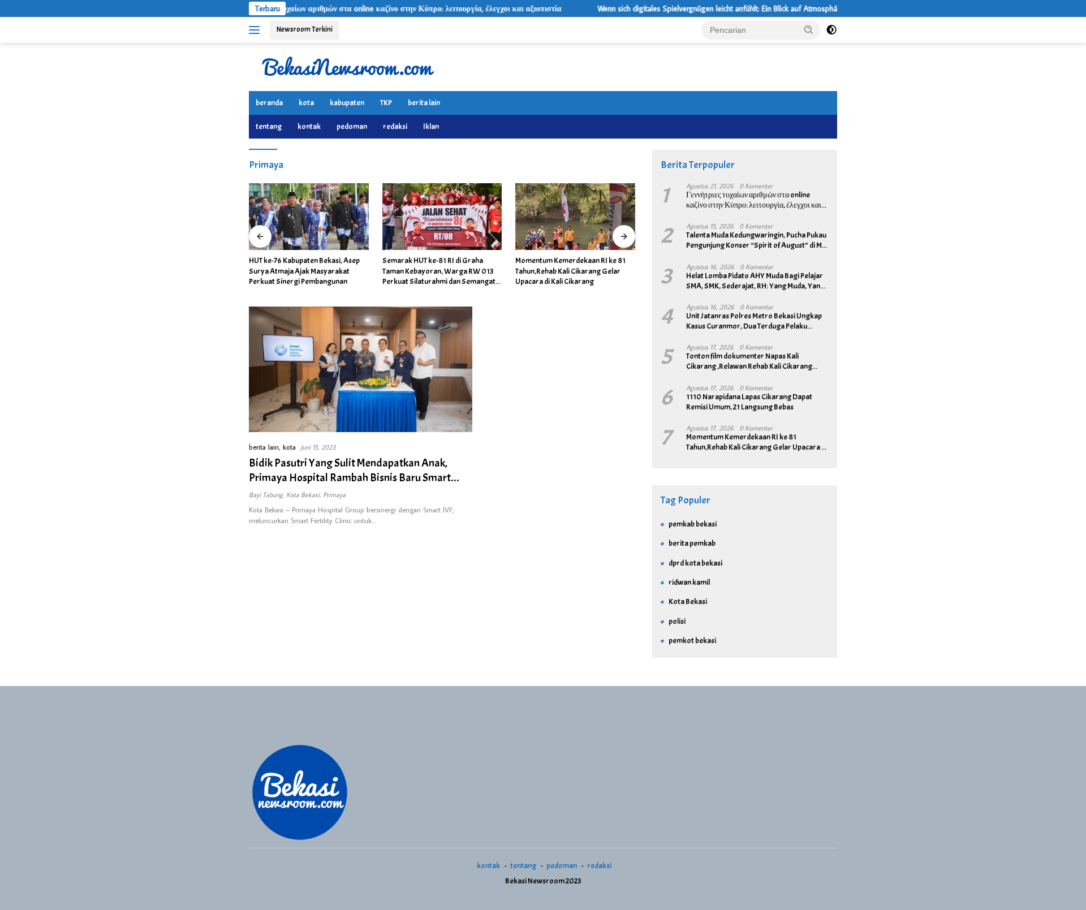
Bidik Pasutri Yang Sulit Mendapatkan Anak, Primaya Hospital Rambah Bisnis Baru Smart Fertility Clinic (350, 477)
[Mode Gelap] (831, 30)
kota (306, 102)
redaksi (395, 126)
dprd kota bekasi (695, 563)
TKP (386, 102)
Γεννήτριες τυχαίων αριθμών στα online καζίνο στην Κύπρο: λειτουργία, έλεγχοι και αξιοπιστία (370, 8)
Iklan (431, 126)
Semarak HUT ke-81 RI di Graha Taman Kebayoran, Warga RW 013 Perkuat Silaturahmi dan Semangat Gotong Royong (438, 271)
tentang (269, 126)
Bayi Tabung (266, 494)
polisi (677, 621)
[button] (809, 29)
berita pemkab (692, 543)
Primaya (334, 494)
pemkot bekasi (692, 640)
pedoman (352, 126)
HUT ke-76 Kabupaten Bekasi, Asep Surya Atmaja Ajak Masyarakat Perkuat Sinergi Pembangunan (304, 271)
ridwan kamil (689, 582)
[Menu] (256, 30)
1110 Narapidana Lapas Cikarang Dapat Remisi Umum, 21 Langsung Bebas (749, 402)
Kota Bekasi (303, 494)
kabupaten (347, 102)
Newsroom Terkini (305, 29)
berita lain (424, 102)
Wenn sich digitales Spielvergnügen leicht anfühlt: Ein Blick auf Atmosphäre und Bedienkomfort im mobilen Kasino (754, 8)
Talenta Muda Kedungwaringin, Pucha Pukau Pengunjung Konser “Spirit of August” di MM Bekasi (757, 240)
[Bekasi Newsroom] (348, 66)
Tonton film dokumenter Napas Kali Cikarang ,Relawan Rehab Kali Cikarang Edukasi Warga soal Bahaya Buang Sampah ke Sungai (755, 361)
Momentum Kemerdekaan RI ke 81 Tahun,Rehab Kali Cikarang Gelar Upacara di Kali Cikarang (570, 271)
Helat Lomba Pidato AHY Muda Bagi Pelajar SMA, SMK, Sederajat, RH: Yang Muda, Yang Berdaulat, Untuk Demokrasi (755, 281)
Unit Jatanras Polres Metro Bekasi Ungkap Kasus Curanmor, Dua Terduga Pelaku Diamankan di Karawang (754, 321)
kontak (309, 126)
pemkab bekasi (693, 524)
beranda (269, 102)
